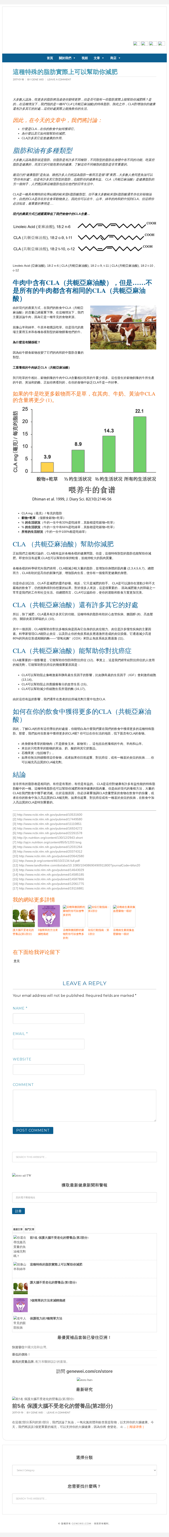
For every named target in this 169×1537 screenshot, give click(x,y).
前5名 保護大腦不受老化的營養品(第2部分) (62, 1406)
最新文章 (17, 1229)
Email (20, 1034)
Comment (23, 1085)
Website (22, 1059)
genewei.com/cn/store (89, 1371)
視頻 (85, 58)
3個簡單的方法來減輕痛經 (48, 932)
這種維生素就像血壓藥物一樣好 (123, 932)
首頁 (50, 58)
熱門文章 (29, 1229)
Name (20, 1008)
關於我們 (65, 58)
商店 (113, 58)
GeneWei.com (81, 1523)
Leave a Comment (59, 79)
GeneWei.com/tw (44, 24)
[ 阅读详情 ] (135, 1427)
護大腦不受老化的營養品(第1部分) (23, 932)
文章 (97, 58)
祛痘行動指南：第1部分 (98, 932)
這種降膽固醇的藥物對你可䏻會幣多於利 (73, 934)
